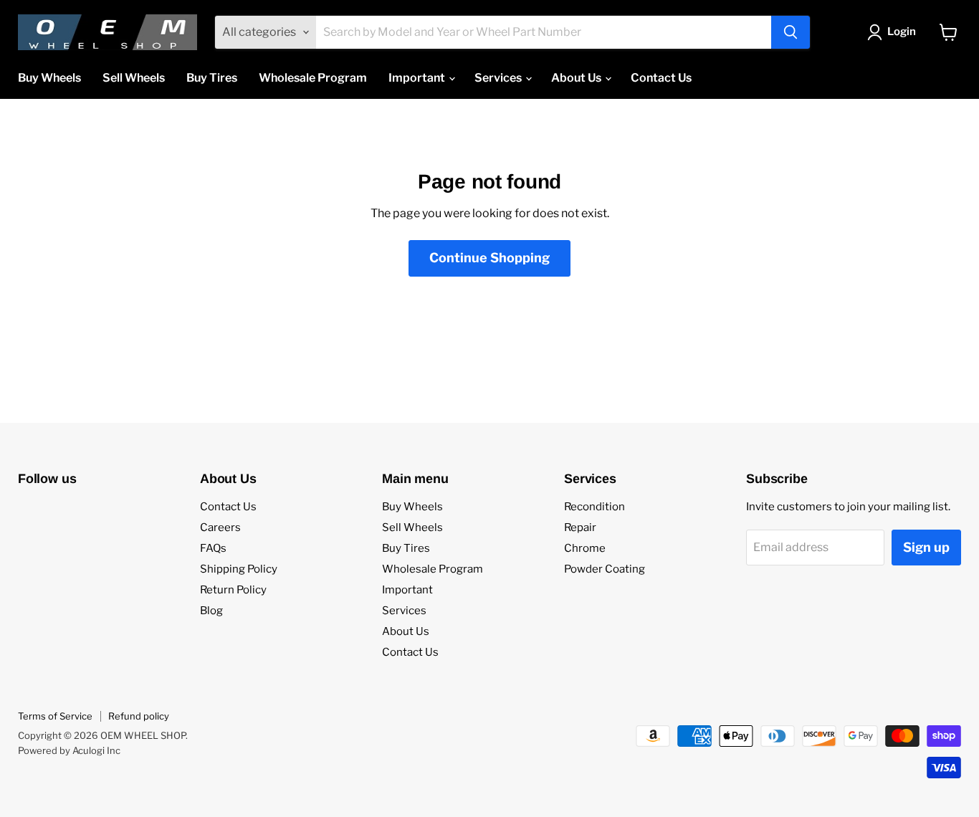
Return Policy (233, 589)
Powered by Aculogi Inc (69, 750)
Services (499, 78)
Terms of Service (55, 716)
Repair (580, 527)
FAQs (213, 548)
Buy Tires (211, 78)
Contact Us (661, 78)
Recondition (594, 506)
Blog (211, 610)
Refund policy (138, 716)
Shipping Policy (238, 569)
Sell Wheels (133, 78)
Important (417, 78)
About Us (577, 78)
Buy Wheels (49, 78)
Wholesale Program (313, 78)
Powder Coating (604, 569)
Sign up (926, 547)
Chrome (585, 548)
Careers (220, 527)
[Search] (790, 32)
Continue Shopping (489, 257)
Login (901, 31)
